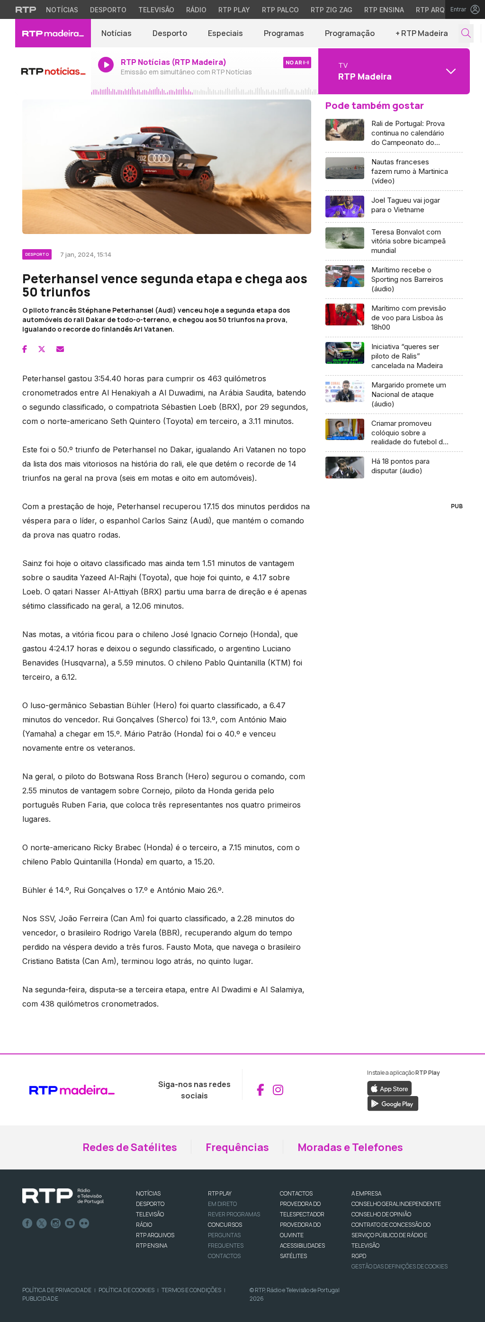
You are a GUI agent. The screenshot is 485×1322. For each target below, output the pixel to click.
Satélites (293, 1256)
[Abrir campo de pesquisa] (466, 33)
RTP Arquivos (440, 10)
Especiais (225, 33)
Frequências (237, 1147)
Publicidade (40, 1299)
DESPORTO (150, 1204)
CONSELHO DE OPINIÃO (381, 1214)
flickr (84, 1223)
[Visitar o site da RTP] (26, 9)
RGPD (358, 1256)
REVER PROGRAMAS (234, 1214)
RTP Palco (280, 10)
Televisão (156, 10)
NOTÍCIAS (148, 1193)
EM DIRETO (222, 1204)
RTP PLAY (220, 1193)
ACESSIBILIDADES (302, 1245)
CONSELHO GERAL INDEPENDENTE (396, 1204)
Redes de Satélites (129, 1147)
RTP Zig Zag (331, 10)
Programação (350, 33)
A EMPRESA (366, 1193)
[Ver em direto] (53, 71)
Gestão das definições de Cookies (399, 1266)
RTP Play (234, 10)
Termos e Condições (191, 1290)
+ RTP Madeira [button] (421, 33)
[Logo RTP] (63, 1196)
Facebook (27, 1223)
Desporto (108, 10)
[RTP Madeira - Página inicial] (53, 33)
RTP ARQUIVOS (155, 1235)
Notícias (62, 10)
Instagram (56, 1223)
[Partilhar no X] (41, 349)
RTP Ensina (384, 10)
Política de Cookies (126, 1290)
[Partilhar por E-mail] (60, 349)
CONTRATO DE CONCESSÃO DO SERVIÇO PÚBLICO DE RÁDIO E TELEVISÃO (391, 1235)
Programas (284, 33)
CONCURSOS (225, 1225)
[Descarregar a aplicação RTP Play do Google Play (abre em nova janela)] (393, 1102)
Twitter (41, 1223)
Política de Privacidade (56, 1290)
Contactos (224, 1256)
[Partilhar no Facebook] (24, 349)
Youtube (70, 1223)
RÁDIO (144, 1225)
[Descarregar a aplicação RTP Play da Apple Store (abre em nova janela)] (389, 1087)
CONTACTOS (296, 1193)
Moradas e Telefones (350, 1147)
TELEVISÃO (150, 1214)
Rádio (196, 10)
